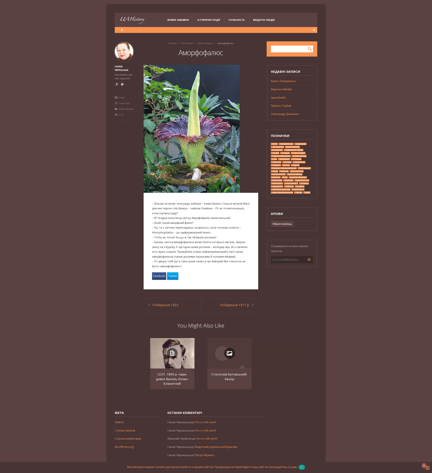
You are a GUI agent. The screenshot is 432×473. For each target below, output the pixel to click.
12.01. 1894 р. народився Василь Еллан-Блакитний (172, 379)
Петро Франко (204, 455)
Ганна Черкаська (121, 68)
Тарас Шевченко (282, 156)
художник (301, 144)
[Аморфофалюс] (201, 129)
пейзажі (289, 180)
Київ (285, 177)
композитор (299, 156)
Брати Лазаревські (283, 81)
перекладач (298, 153)
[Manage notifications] (424, 465)
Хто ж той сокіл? (205, 422)
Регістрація (187, 43)
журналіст (278, 186)
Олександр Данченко (285, 114)
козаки (288, 162)
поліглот (277, 162)
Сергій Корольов (281, 189)
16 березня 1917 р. (235, 305)
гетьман (296, 159)
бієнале (285, 171)
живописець (293, 147)
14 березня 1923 (165, 305)
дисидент (285, 159)
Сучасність (236, 19)
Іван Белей (278, 97)
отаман (305, 183)
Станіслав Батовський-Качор (229, 376)
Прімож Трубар (281, 106)
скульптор (299, 162)
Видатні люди (264, 19)
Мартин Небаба (281, 89)
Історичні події (208, 19)
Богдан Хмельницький (285, 168)
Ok (301, 467)
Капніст (277, 177)
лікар (275, 171)
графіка (300, 186)
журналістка (302, 180)
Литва (299, 192)
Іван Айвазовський (283, 192)
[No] (427, 468)
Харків (296, 165)
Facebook (159, 276)
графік (276, 153)
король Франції (298, 177)
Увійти (119, 422)
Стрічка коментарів (128, 438)
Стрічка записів (125, 430)
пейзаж (290, 186)
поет (275, 144)
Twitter (172, 276)
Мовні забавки (178, 19)
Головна (172, 43)
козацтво (278, 150)
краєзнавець (295, 174)
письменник (286, 144)
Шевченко (298, 189)
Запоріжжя (278, 147)
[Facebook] (122, 30)
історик (286, 153)
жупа (307, 192)
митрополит (279, 174)
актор (287, 165)
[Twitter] (122, 84)
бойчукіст (278, 183)
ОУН (275, 159)
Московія (277, 180)
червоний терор (294, 150)
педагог (277, 165)
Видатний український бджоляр (216, 447)
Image (122, 97)
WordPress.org (124, 447)
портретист (292, 183)
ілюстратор (297, 171)
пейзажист (305, 168)
